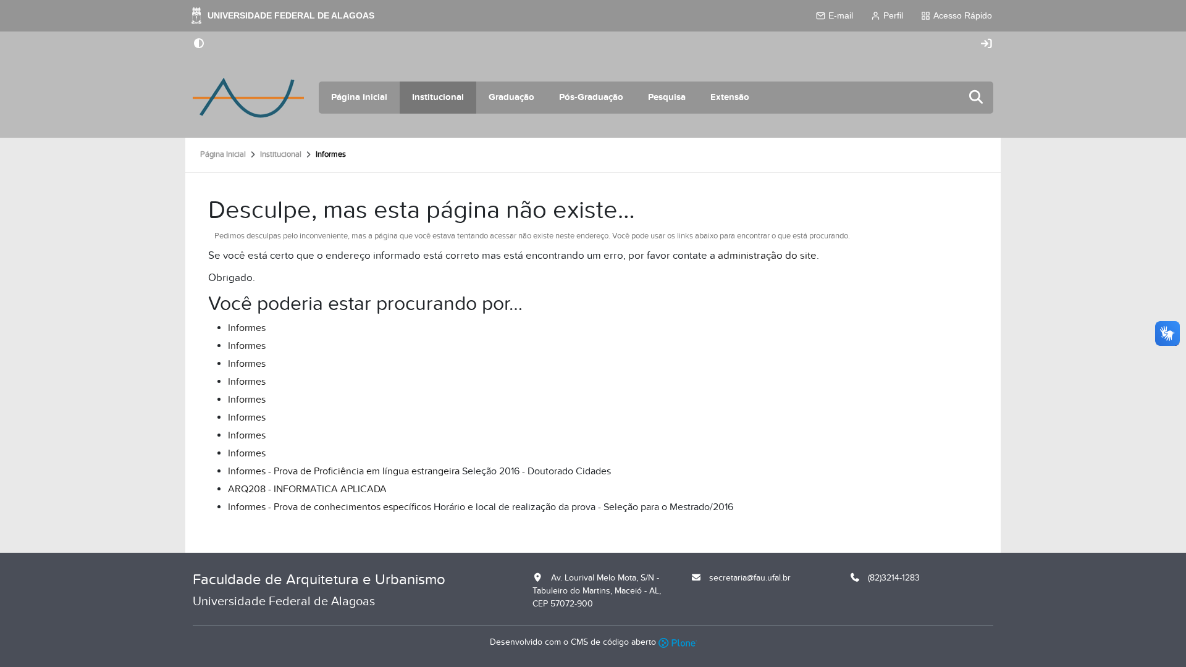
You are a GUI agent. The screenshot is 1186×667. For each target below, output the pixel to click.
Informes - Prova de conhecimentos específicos (329, 507)
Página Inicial (359, 97)
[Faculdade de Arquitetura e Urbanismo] (248, 97)
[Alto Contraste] (199, 44)
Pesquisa (667, 97)
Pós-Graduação (591, 97)
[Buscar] (976, 98)
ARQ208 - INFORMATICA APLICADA (307, 489)
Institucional (438, 97)
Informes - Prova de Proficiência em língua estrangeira (344, 471)
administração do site (767, 256)
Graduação (511, 97)
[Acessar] (986, 44)
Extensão (729, 97)
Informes (247, 328)
